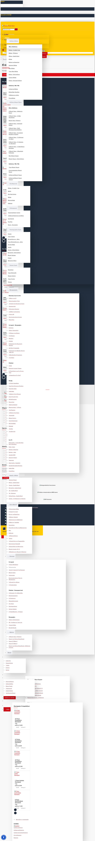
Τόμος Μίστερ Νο (12, 272)
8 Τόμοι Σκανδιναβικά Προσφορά (19, 801)
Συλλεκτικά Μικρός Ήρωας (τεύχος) (15, 178)
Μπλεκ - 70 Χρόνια (13, 53)
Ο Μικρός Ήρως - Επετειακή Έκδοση (15, 124)
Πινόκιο (10, 282)
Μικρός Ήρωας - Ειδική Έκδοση (16, 159)
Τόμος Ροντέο (11, 279)
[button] (3, 837)
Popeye (9, 258)
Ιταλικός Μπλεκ (12, 77)
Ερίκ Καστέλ (11, 218)
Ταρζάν (9, 247)
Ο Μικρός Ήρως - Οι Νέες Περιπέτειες (15, 116)
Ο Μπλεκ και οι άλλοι (14, 95)
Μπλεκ (10, 59)
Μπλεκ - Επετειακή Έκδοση (15, 80)
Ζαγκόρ (9, 234)
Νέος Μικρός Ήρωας (14, 155)
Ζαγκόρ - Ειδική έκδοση (13, 250)
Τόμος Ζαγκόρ (11, 236)
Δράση (9, 191)
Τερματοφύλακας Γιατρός (14, 212)
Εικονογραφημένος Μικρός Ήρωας (15, 171)
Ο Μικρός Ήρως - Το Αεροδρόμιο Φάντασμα (16, 147)
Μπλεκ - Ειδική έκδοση (14, 74)
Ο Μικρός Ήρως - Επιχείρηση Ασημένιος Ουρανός (16, 133)
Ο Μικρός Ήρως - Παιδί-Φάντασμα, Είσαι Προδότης (15, 129)
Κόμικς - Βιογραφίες (13, 224)
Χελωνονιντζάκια (12, 260)
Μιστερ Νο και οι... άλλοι (14, 239)
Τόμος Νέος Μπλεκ (13, 71)
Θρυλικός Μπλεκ (13, 65)
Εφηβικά (16, 823)
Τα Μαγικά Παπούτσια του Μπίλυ (16, 215)
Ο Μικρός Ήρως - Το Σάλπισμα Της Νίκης (16, 138)
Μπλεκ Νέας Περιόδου (14, 92)
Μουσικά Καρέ (11, 200)
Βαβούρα (10, 203)
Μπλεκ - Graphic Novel (14, 56)
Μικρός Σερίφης (12, 255)
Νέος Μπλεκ (12, 68)
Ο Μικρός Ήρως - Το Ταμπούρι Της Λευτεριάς (16, 142)
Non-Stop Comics (12, 194)
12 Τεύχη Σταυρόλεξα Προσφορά (18, 741)
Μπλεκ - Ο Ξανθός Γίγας (14, 50)
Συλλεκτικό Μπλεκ (13, 89)
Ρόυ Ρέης (10, 221)
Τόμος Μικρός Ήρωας (14, 167)
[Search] (3, 27)
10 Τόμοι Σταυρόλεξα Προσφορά (18, 720)
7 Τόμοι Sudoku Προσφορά (19, 781)
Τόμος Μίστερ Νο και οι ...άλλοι (15, 242)
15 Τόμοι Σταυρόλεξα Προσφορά (18, 761)
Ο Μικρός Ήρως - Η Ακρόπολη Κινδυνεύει (16, 152)
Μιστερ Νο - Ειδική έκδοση (14, 252)
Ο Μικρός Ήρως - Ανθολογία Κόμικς (15, 112)
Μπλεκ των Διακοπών (14, 62)
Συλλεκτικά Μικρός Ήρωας (15, 175)
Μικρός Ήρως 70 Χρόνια (14, 120)
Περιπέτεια (10, 269)
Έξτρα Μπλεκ (12, 98)
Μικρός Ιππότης (12, 276)
